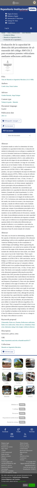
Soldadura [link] (28, 324)
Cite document (8, 126)
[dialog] (18, 480)
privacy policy (22, 481)
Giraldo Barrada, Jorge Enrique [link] (10, 95)
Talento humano (24, 443)
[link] (17, 79)
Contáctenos (23, 458)
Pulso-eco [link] (12, 322)
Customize (4, 485)
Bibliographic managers (11, 121)
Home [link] (3, 33)
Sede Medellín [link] (26, 33)
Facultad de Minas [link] (9, 35)
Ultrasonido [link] (4, 322)
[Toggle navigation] (31, 28)
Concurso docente (24, 447)
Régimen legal (5, 443)
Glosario (22, 459)
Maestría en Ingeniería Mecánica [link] (13, 37)
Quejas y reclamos (6, 456)
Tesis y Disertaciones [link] (13, 33)
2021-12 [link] (3, 115)
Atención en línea (24, 456)
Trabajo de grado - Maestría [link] (9, 102)
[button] (18, 9)
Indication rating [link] (10, 327)
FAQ (21, 454)
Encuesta (3, 458)
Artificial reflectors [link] (29, 327)
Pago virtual (4, 448)
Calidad (3, 450)
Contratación (4, 445)
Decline (25, 485)
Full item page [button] (8, 351)
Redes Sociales (5, 454)
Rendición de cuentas (7, 447)
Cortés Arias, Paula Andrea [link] (9, 86)
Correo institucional (6, 452)
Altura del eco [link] (20, 324)
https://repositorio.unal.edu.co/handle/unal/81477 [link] (16, 340)
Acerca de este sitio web (29, 467)
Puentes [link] (18, 322)
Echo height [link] (19, 327)
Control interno (24, 448)
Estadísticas (4, 459)
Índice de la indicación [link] (8, 324)
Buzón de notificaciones (26, 450)
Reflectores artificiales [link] (27, 322)
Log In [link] (7, 28)
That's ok (31, 485)
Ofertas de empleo (24, 445)
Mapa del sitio (23, 452)
